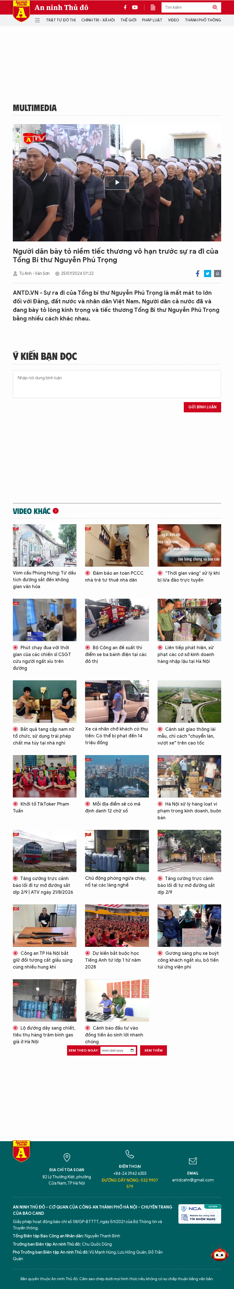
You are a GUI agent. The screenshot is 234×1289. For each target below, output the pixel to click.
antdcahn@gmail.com (193, 1180)
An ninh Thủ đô (61, 7)
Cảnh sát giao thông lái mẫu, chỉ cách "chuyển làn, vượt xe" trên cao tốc (186, 736)
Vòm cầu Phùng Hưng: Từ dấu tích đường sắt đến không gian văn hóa (44, 580)
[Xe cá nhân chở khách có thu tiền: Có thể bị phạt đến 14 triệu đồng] (117, 701)
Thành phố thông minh (208, 20)
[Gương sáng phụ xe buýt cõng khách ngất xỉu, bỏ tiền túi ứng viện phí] (189, 925)
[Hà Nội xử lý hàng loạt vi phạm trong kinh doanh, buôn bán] (189, 776)
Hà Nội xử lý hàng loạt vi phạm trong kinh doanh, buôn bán (189, 811)
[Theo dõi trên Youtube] (135, 7)
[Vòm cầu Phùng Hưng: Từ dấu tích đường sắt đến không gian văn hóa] (44, 545)
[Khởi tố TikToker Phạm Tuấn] (44, 776)
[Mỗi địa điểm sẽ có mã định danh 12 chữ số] (117, 776)
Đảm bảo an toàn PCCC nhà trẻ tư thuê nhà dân (114, 576)
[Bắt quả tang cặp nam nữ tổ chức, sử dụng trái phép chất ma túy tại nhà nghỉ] (44, 701)
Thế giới (128, 20)
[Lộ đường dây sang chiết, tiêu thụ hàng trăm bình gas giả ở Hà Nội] (44, 1000)
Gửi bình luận (202, 407)
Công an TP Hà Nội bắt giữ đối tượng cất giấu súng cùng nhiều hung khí (42, 960)
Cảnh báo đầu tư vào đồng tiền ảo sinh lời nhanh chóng (114, 1035)
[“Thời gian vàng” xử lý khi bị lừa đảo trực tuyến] (189, 545)
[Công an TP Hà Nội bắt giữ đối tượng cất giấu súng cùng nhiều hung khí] (44, 925)
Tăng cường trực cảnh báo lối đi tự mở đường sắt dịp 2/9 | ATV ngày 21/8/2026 (43, 885)
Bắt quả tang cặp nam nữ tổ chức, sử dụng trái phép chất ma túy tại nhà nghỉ (43, 736)
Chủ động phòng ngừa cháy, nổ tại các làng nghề (115, 882)
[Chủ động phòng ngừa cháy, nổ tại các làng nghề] (117, 851)
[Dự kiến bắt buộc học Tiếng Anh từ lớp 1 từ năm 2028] (117, 925)
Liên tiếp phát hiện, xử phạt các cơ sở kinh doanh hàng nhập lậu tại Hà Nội (186, 654)
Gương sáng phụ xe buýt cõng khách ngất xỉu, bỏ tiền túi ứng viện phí (188, 960)
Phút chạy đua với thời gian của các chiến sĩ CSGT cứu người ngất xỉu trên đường (42, 658)
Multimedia (35, 107)
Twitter (207, 273)
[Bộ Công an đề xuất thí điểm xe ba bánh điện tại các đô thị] (117, 620)
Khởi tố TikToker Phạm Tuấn (41, 807)
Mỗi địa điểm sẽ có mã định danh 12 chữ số (112, 807)
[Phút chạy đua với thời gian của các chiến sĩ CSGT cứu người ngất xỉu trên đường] (44, 620)
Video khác (32, 511)
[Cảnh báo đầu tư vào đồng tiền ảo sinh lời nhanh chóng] (117, 1000)
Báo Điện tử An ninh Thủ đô (21, 11)
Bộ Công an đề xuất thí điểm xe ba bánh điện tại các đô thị (116, 654)
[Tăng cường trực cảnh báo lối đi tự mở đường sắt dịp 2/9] (189, 851)
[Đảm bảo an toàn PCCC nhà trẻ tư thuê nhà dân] (117, 545)
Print (217, 273)
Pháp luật (152, 20)
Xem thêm (153, 1050)
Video (173, 20)
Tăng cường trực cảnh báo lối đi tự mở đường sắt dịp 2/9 (186, 885)
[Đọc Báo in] (156, 7)
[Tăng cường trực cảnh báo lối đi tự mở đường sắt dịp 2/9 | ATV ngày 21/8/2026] (44, 851)
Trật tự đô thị (61, 20)
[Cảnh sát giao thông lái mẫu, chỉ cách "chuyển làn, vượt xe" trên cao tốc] (189, 701)
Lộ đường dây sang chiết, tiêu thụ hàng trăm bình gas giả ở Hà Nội (44, 1035)
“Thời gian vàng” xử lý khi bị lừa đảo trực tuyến (189, 576)
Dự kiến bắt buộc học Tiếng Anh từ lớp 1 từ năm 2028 (113, 960)
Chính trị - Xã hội (98, 20)
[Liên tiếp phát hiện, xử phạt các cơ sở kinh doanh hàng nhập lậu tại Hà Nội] (189, 620)
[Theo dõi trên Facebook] (127, 7)
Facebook (197, 273)
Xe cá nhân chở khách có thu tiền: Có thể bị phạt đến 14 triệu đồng (116, 736)
